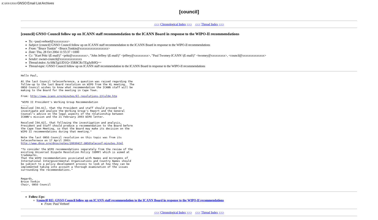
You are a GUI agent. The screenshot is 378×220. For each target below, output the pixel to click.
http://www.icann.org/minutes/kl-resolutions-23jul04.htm (73, 96)
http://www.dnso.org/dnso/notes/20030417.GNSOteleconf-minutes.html (72, 143)
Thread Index (209, 24)
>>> (189, 24)
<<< (156, 24)
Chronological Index (173, 24)
